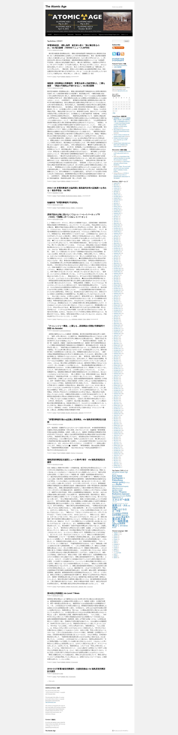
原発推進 (125, 513)
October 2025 (117, 188)
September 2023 (117, 213)
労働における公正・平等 (119, 510)
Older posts (50, 681)
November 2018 (117, 310)
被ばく (116, 525)
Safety (128, 495)
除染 (126, 526)
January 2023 (117, 226)
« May (113, 113)
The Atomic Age (55, 6)
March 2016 (116, 363)
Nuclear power (119, 488)
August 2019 (116, 295)
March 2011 (116, 463)
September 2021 (117, 253)
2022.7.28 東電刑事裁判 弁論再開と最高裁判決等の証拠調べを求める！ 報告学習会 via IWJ (76, 189)
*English (116, 532)
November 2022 (117, 230)
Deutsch (115, 536)
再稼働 (114, 507)
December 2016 (117, 348)
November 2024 (117, 196)
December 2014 (117, 388)
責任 (67, 676)
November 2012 (117, 430)
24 (116, 109)
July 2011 (116, 457)
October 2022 (117, 231)
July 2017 (116, 337)
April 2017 (116, 342)
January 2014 (117, 407)
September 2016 (117, 353)
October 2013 (117, 412)
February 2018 (117, 325)
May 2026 (116, 185)
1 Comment (90, 586)
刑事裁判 (63, 76)
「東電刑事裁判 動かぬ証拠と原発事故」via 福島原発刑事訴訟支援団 (76, 420)
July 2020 (116, 276)
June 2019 (116, 298)
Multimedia (71, 34)
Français (115, 539)
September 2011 (117, 453)
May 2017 (116, 340)
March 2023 (116, 223)
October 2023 (117, 211)
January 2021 (117, 266)
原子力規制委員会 (117, 513)
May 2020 (116, 280)
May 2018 (116, 320)
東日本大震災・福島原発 (77, 413)
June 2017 (116, 338)
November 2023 (117, 210)
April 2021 (116, 261)
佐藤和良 (63, 586)
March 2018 (116, 323)
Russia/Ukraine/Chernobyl (119, 496)
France (128, 482)
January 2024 (117, 208)
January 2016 (117, 367)
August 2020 (116, 275)
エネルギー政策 (120, 499)
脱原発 (122, 523)
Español (115, 537)
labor (114, 488)
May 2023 (116, 220)
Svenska (115, 547)
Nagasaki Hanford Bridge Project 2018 (109, 34)
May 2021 (116, 260)
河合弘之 (68, 208)
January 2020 (117, 286)
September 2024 (117, 200)
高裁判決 (68, 76)
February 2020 (117, 285)
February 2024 (117, 206)
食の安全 (114, 527)
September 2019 (117, 293)
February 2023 (117, 225)
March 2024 (116, 205)
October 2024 (117, 198)
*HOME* (49, 34)
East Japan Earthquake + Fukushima (118, 477)
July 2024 (116, 201)
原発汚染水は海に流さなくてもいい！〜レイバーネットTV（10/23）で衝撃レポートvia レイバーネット (73, 215)
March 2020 (116, 283)
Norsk (115, 542)
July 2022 (116, 236)
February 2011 (117, 465)
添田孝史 (68, 662)
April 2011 (116, 462)
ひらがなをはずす (118, 60)
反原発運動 (116, 515)
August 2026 (116, 183)
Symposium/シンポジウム (90, 34)
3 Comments (79, 453)
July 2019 (116, 296)
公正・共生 (122, 505)
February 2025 (117, 195)
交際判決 (63, 181)
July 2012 (116, 437)
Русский (115, 551)
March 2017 (116, 343)
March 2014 (116, 403)
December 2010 (117, 467)
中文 (115, 554)
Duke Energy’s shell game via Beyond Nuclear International (122, 163)
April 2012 (116, 442)
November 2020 (117, 270)
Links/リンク (124, 34)
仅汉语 (115, 556)
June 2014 (116, 398)
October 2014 (117, 392)
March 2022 (116, 243)
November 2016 (117, 350)
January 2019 (117, 306)
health (119, 484)
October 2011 (117, 452)
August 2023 (116, 215)
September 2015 (117, 373)
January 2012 (117, 447)
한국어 (115, 557)
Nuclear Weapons (119, 491)
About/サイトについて (60, 34)
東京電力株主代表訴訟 (71, 196)
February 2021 (117, 265)
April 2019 (116, 301)
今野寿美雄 (74, 319)
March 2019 (116, 303)
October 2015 (117, 372)
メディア (114, 501)
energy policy (118, 482)
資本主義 (122, 526)
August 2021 (116, 255)
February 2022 (117, 245)
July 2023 (116, 216)
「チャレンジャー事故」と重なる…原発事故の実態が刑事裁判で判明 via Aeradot (76, 327)
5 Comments (74, 662)
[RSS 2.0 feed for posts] (118, 49)
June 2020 (116, 278)
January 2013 (117, 427)
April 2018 (116, 321)
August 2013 (116, 415)
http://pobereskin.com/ (51, 702)
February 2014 (117, 405)
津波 (85, 586)
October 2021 (117, 251)
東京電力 (68, 413)
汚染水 (84, 319)
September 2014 (117, 393)
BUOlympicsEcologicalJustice (120, 65)
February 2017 (117, 345)
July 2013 (116, 417)
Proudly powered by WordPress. (121, 730)
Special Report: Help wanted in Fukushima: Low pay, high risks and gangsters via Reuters (122, 158)
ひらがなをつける (118, 59)
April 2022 (116, 241)
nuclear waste (117, 490)
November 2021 (117, 250)
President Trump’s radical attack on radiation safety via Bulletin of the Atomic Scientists (122, 144)
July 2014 (116, 397)
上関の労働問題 (117, 67)
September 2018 (117, 313)
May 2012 (116, 440)
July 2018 (116, 316)
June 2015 (116, 378)
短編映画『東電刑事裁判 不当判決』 (63, 202)
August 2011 (116, 455)
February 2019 (117, 305)
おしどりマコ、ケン (66, 319)
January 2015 (117, 387)
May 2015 (116, 380)
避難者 (88, 319)
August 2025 (116, 190)
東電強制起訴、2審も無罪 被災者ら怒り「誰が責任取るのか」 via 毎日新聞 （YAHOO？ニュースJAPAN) (73, 46)
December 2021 (117, 248)
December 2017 (117, 328)
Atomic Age (124, 472)
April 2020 (116, 281)
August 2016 (116, 355)
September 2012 (117, 433)
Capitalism (114, 474)
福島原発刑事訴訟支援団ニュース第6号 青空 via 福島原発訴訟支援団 (76, 460)
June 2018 (116, 318)
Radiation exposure (121, 493)
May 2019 (116, 300)
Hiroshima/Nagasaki (117, 486)
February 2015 (117, 385)
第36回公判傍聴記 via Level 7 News (63, 593)
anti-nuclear (115, 472)
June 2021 (116, 258)
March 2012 (116, 443)
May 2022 (116, 240)
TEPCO (114, 497)
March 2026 (116, 186)
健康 (114, 505)
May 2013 (116, 420)
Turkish (115, 549)
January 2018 (117, 327)
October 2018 (117, 311)
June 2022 (116, 238)
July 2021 (116, 256)
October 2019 (117, 291)
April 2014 (116, 402)
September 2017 (117, 333)
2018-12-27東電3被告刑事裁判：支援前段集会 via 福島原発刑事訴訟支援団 (76, 670)
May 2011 (116, 460)
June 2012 (116, 438)
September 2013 (117, 413)
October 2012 (117, 432)
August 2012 (116, 435)
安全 (127, 515)
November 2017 (117, 330)
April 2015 (116, 382)
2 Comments (79, 208)
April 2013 (116, 422)
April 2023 (116, 221)
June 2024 (116, 203)
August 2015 (116, 375)
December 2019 (117, 288)
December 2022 (117, 228)
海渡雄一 (80, 196)
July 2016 (116, 357)
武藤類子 (68, 453)
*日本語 (54, 76)
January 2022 (117, 246)
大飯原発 (123, 515)
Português (116, 544)
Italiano (115, 541)
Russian (115, 546)
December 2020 (117, 268)
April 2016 (116, 362)
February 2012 (117, 445)
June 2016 (116, 358)
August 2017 (116, 335)
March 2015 (116, 383)
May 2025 (116, 193)
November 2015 (117, 370)
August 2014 (116, 395)
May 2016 (116, 360)
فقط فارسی (118, 552)
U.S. (119, 497)
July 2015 (116, 377)
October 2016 (117, 352)
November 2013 (117, 410)
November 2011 (117, 450)
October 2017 (117, 332)
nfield (61, 50)
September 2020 (117, 273)
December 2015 (117, 368)
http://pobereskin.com (122, 91)
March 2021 (116, 263)
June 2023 (116, 218)
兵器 (129, 505)
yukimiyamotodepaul (65, 330)
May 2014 (116, 400)
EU (126, 482)
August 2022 (116, 235)
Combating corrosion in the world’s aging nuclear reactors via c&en (122, 153)
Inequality (125, 486)
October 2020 (117, 271)
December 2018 (117, 308)
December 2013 (117, 408)
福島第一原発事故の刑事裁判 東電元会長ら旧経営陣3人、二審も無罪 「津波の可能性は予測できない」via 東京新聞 (76, 84)
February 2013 (117, 425)
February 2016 (117, 365)
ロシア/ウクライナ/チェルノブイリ (120, 503)
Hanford (114, 484)
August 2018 (116, 315)
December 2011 (117, 448)
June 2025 (116, 191)
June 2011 (116, 458)
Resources (78, 34)
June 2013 (116, 418)
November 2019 (117, 290)
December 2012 (117, 428)
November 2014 (117, 390)
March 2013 (116, 423)
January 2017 (117, 347)
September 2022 (117, 233)
